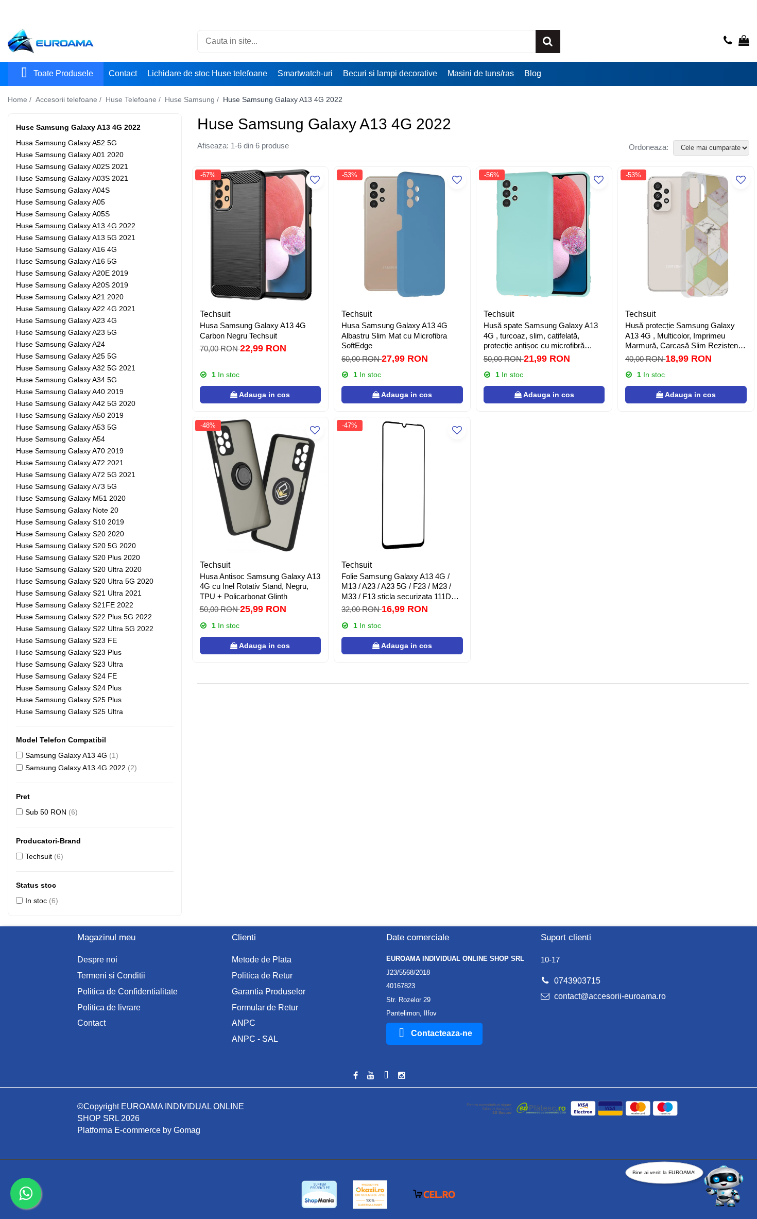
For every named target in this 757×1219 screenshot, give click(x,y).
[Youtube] (370, 1076)
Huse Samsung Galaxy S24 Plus (69, 688)
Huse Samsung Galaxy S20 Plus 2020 (78, 557)
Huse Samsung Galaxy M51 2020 (71, 498)
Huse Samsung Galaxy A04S (63, 190)
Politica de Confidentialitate (127, 991)
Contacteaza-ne (441, 1033)
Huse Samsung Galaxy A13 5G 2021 (75, 237)
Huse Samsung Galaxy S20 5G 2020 (76, 545)
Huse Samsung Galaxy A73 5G (66, 486)
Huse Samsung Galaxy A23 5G (66, 332)
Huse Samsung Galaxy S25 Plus (69, 700)
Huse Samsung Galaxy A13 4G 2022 (75, 226)
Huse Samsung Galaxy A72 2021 (70, 463)
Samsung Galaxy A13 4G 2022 (75, 768)
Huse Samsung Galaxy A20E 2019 (72, 273)
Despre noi (97, 959)
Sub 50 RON (45, 812)
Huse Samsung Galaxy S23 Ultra (69, 664)
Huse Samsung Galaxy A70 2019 (70, 451)
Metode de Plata (261, 959)
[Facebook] (355, 1076)
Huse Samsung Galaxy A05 (60, 202)
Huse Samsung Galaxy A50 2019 (70, 415)
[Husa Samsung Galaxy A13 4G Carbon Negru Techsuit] (261, 235)
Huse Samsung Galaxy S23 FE (66, 640)
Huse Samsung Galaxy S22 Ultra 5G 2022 (84, 628)
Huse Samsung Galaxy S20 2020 (70, 534)
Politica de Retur (262, 975)
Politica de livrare (109, 1007)
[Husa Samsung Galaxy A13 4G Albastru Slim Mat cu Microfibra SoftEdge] (402, 235)
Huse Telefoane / (134, 99)
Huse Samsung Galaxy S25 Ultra (69, 711)
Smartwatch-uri (305, 73)
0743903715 (576, 980)
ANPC (243, 1023)
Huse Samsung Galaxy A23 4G (66, 320)
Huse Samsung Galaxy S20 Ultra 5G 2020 (84, 581)
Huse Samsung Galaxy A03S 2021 (72, 178)
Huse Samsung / (193, 99)
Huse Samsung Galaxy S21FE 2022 (74, 605)
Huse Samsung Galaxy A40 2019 (70, 391)
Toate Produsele (63, 73)
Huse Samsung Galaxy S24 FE (66, 676)
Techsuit (38, 856)
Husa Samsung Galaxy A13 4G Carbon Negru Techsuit (253, 330)
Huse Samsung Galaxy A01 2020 (70, 154)
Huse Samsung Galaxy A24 (60, 344)
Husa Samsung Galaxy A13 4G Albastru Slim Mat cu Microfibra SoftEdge (394, 335)
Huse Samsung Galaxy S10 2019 (70, 522)
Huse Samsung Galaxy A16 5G (66, 261)
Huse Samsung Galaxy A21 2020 (70, 297)
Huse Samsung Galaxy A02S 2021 (72, 166)
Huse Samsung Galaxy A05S (63, 214)
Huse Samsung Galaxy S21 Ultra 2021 (79, 593)
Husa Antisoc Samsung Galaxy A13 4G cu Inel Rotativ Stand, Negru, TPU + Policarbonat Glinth (260, 586)
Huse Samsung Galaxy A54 (60, 439)
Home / (20, 99)
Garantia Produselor (268, 991)
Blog (532, 73)
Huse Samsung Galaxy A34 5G (66, 380)
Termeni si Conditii (111, 975)
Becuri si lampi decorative (390, 73)
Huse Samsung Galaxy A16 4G (66, 249)
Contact (123, 73)
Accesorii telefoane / (70, 99)
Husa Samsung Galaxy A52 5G (66, 143)
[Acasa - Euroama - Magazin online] (59, 41)
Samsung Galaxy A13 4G (66, 755)
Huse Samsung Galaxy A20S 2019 (72, 285)
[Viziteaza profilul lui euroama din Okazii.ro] (370, 1194)
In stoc (36, 900)
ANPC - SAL (255, 1039)
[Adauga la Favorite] (315, 180)
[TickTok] (386, 1076)
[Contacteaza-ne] (727, 41)
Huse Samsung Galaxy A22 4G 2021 (75, 308)
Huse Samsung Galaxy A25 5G (66, 356)
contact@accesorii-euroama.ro (609, 996)
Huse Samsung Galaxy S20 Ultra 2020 (79, 569)
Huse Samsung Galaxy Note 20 (67, 510)
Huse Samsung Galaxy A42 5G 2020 (75, 403)
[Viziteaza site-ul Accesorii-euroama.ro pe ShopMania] (319, 1194)
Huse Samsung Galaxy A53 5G (66, 427)
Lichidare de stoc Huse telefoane (207, 73)
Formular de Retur (265, 1007)
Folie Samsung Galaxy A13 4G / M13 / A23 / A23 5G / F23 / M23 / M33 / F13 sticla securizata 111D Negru (396, 587)
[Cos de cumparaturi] (743, 41)
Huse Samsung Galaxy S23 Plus (69, 652)
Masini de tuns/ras (481, 73)
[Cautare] (548, 41)
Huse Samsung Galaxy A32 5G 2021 (75, 368)
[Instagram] (401, 1076)
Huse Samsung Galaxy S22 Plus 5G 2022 (84, 617)
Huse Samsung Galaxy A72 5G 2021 (75, 474)
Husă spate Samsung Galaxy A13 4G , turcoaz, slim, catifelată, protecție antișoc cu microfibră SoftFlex (541, 336)
